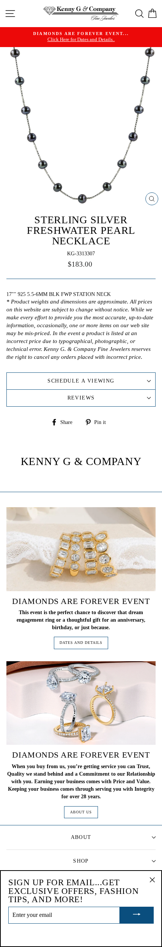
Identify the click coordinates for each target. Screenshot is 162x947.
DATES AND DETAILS (81, 642)
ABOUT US (81, 812)
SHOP (81, 861)
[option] (81, 37)
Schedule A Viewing (80, 381)
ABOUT (81, 837)
